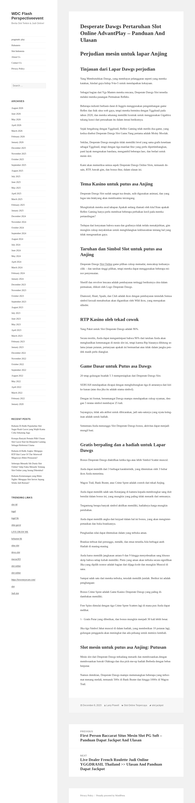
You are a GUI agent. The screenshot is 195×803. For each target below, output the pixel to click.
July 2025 (15, 176)
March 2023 (16, 336)
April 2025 (16, 193)
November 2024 (18, 222)
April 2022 (16, 387)
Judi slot (15, 593)
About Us (15, 57)
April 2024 (16, 262)
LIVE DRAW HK (19, 532)
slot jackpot (157, 705)
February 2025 (18, 205)
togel (13, 511)
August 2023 (17, 307)
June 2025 (16, 182)
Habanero (15, 45)
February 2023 (18, 341)
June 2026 (16, 114)
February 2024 (18, 273)
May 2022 (16, 381)
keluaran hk (16, 538)
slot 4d (14, 504)
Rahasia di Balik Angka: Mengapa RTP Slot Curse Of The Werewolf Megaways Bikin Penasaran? (26, 454)
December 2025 (18, 148)
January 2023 (17, 347)
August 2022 (17, 375)
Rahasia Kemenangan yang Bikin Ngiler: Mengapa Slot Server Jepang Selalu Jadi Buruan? (27, 479)
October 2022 (17, 364)
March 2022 (16, 393)
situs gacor (16, 525)
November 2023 (18, 290)
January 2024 (17, 279)
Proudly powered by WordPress (110, 795)
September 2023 (18, 301)
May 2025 (16, 188)
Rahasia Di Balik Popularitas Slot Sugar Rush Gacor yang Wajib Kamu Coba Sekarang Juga (28, 429)
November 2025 (18, 153)
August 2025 (17, 171)
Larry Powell (112, 705)
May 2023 (16, 324)
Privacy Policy (18, 68)
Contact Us (16, 63)
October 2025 (17, 159)
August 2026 (17, 108)
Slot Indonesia (17, 51)
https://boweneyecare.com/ (23, 579)
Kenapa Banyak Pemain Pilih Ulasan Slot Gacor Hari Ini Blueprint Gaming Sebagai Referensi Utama (28, 441)
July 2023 (15, 313)
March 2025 (16, 199)
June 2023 (16, 319)
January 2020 (17, 404)
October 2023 (17, 296)
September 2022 (18, 370)
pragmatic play (18, 39)
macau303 (16, 559)
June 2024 (16, 250)
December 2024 (18, 216)
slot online (16, 566)
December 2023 (18, 284)
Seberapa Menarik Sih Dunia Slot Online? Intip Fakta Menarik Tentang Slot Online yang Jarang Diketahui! (28, 467)
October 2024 (17, 227)
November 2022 (18, 358)
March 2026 (16, 131)
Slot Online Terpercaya (135, 705)
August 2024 (17, 239)
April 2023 (16, 330)
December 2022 (18, 353)
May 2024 (16, 256)
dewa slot (15, 552)
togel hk (15, 518)
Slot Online (106, 264)
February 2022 (18, 398)
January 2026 (17, 142)
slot (13, 586)
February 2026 (18, 136)
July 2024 (15, 245)
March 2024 (16, 267)
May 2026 (16, 119)
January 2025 (17, 210)
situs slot (15, 545)
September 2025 (18, 165)
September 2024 (18, 233)
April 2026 (16, 125)
